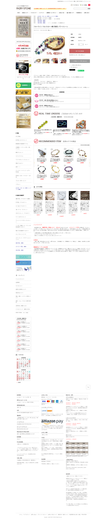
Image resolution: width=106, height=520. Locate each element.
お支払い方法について (52, 514)
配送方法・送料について (63, 514)
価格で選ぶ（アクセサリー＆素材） (44, 17)
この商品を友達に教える (76, 65)
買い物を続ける (74, 67)
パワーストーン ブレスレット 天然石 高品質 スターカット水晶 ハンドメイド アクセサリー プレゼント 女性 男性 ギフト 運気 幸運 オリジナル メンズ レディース (73, 207)
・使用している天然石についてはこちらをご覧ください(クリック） (48, 235)
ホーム (21, 514)
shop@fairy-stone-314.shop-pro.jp (24, 424)
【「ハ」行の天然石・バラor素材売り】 (56, 22)
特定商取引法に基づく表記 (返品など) (77, 54)
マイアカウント (26, 514)
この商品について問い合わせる (80, 61)
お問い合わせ (33, 514)
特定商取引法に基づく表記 (75, 514)
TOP (34, 16)
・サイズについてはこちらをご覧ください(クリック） (45, 234)
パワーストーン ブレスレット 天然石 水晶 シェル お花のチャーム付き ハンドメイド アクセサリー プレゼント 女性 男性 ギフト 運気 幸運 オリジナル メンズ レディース (38, 207)
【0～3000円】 (57, 18)
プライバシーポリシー (42, 514)
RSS (82, 514)
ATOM (85, 514)
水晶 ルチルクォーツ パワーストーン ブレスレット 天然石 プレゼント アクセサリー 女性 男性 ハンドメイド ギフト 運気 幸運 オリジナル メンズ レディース (49, 207)
